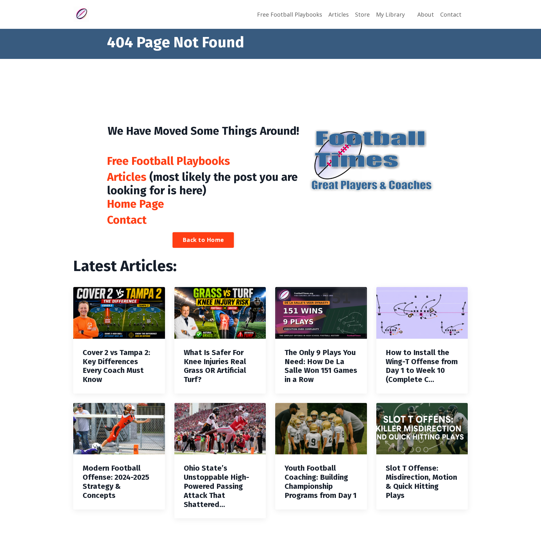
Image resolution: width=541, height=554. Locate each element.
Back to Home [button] (203, 239)
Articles (338, 14)
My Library (390, 14)
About (425, 14)
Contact (450, 14)
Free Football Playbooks (289, 14)
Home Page (135, 204)
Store (362, 14)
